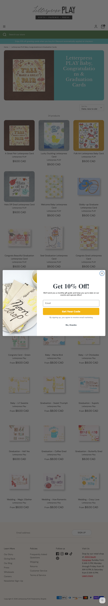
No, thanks (71, 324)
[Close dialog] (102, 273)
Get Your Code (71, 311)
